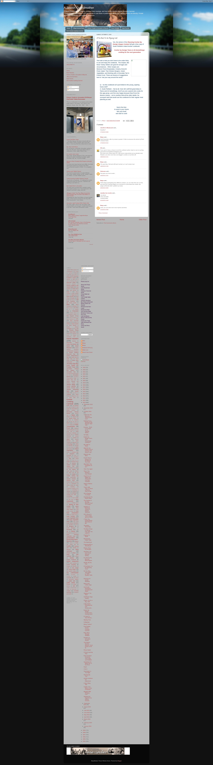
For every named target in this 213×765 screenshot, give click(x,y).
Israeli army (74, 357)
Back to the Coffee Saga (88, 584)
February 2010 (88, 722)
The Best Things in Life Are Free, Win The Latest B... (88, 531)
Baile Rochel (70, 78)
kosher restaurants (72, 561)
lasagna (68, 566)
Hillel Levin (85, 350)
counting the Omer (71, 494)
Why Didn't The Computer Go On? (88, 465)
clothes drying (70, 485)
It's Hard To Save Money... (88, 617)
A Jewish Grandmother (79, 7)
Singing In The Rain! (87, 594)
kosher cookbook (71, 559)
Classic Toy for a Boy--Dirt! (88, 601)
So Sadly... (86, 434)
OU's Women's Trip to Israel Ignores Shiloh (88, 516)
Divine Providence (73, 317)
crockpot (68, 497)
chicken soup (70, 482)
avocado (76, 445)
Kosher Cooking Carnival (70, 401)
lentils (68, 567)
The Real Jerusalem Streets (76, 239)
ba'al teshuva (71, 447)
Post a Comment (103, 213)
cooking (74, 493)
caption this (70, 466)
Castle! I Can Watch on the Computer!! (88, 688)
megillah (74, 576)
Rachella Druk (70, 434)
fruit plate (69, 533)
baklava (68, 452)
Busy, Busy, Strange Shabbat (87, 634)
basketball (69, 455)
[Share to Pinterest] (133, 121)
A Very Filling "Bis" (87, 684)
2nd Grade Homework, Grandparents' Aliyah (88, 589)
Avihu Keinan (75, 293)
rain (74, 586)
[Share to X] (130, 121)
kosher (72, 558)
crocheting (69, 496)
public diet (72, 581)
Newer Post (101, 219)
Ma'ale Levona (71, 410)
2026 (84, 367)
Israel (68, 346)
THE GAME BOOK (73, 235)
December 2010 (88, 404)
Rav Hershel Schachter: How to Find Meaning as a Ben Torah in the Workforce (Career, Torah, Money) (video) (79, 224)
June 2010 (87, 712)
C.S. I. (70, 309)
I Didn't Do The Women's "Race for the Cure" (88, 416)
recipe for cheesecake (72, 589)
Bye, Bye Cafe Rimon (72, 146)
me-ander (73, 574)
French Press (73, 330)
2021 (84, 378)
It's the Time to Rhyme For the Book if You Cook (87, 460)
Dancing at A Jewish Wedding (87, 580)
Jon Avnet (74, 392)
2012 (84, 398)
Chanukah (75, 311)
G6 (101, 148)
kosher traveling (71, 564)
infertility (74, 547)
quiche (74, 584)
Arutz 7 (69, 291)
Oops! (85, 667)
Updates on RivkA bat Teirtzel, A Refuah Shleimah (87, 509)
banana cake (75, 452)
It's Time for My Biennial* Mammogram (88, 559)
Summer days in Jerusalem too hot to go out (79, 241)
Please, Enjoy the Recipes (87, 548)
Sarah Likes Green (88, 352)
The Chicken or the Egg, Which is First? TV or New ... (88, 502)
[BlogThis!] (128, 121)
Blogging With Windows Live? (87, 693)
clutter (77, 485)
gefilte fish (75, 532)
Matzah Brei (75, 416)
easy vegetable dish (72, 518)
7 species (70, 272)
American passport (71, 283)
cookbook (74, 491)
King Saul (72, 397)
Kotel (68, 405)
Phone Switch (87, 650)
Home (68, 28)
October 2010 (87, 411)
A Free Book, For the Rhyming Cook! (88, 568)
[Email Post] (123, 120)
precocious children (73, 579)
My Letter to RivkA (87, 445)
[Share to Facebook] (131, 121)
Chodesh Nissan (73, 312)
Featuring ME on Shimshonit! (88, 545)
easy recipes (71, 516)
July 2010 (87, 710)
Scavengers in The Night (87, 672)
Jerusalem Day (71, 372)
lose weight (75, 567)
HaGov (68, 333)
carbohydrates (70, 467)
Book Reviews (115, 28)
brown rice (74, 460)
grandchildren (71, 537)
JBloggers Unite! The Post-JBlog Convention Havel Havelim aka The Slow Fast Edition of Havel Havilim (78, 194)
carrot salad (69, 471)
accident (75, 437)
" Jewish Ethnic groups (72, 269)
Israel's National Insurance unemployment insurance (72, 349)
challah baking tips (72, 475)
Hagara (74, 335)
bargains (72, 453)
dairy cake (70, 499)
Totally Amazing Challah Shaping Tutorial (77, 178)
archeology (69, 444)
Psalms (71, 424)
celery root (71, 472)
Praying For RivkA (87, 536)
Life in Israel (71, 221)
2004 (84, 741)
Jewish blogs (71, 384)
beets (75, 455)
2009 (84, 730)
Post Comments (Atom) (110, 223)
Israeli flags (69, 358)
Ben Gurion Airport (71, 302)
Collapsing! (87, 622)
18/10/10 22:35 (104, 166)
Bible (68, 304)
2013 (84, 396)
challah (74, 474)
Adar (74, 279)
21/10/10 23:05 (104, 209)
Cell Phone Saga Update (88, 597)
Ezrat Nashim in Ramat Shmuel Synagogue (72, 327)
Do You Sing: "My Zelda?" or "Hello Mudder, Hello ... (88, 573)
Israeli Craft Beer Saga (73, 139)
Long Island (74, 408)
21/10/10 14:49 (104, 200)
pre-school (76, 577)
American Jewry (73, 280)
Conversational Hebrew (72, 314)
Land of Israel (71, 407)
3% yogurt (76, 271)
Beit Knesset (72, 299)
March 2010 (87, 719)
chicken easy (71, 480)
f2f (76, 524)
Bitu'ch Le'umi (69, 307)
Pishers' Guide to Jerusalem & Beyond (97, 28)
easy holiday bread (73, 514)
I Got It (85, 669)
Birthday (75, 306)
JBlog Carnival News (79, 28)
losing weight (72, 569)
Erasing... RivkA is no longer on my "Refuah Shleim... (88, 430)
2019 (84, 382)
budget (68, 461)
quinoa (68, 586)
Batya (102, 137)
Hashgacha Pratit (71, 336)
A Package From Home (72, 274)
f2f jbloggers (70, 526)
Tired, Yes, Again (88, 469)
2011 (84, 400)
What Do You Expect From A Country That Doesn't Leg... (88, 450)
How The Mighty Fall (73, 230)
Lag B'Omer (75, 405)
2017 (84, 387)
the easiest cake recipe (73, 154)
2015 (84, 391)
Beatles (73, 298)
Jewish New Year (71, 379)
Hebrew (74, 341)
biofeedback (76, 456)
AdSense (68, 279)
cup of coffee (75, 497)
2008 (84, 732)
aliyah (68, 439)
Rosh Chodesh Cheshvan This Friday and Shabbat (88, 657)
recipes (68, 590)
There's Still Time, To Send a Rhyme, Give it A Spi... (88, 489)
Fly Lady (76, 328)
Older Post (142, 219)
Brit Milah (76, 307)
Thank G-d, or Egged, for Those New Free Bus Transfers (87, 478)
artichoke (70, 445)
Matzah (68, 416)
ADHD (68, 276)
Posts (70, 87)
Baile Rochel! (125, 28)
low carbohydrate (72, 572)
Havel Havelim (72, 339)
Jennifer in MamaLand (106, 127)
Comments (72, 89)
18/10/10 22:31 (104, 157)
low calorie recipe (71, 571)
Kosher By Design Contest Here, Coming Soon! (88, 612)
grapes (76, 541)
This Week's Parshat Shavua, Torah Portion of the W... (88, 645)
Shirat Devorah (72, 229)
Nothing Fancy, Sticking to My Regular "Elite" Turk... (88, 423)
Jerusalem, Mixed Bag (87, 526)
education (70, 524)
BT (68, 295)
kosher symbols (73, 563)
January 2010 (87, 726)
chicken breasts (71, 478)
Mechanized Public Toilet (87, 539)
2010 (84, 402)
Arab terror (75, 288)
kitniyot (76, 556)
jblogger (68, 552)
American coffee (71, 282)
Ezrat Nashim (75, 323)
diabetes (68, 502)
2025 (84, 369)
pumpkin (68, 584)
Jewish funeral (71, 387)
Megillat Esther (72, 418)
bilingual (68, 456)
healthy (69, 546)
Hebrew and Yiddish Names (74, 171)
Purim (68, 428)
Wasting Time (87, 620)
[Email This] (126, 121)
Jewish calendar (71, 386)
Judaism (69, 394)
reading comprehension (72, 587)
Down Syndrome (70, 319)
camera (74, 463)
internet (69, 549)
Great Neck (72, 332)
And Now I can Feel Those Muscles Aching (87, 553)
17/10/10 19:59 (104, 132)
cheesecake (73, 477)
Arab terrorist (73, 290)
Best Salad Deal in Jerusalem (74, 186)
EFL (77, 319)
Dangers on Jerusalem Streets (87, 639)
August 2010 (87, 706)
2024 (84, 372)
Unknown (103, 171)
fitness (73, 531)
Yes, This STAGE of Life (75, 234)
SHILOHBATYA (70, 64)
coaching (72, 486)
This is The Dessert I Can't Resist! (88, 472)
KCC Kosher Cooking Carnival (75, 31)
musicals (69, 577)
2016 (84, 389)
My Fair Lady (74, 421)
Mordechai (69, 419)
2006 (84, 737)
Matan (73, 415)
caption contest (71, 464)
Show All (91, 244)
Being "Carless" (88, 624)
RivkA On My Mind (87, 455)
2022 (84, 376)
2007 (84, 734)
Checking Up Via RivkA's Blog (88, 497)
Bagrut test (74, 295)
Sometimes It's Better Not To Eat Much (88, 663)
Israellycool (71, 214)
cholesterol (73, 483)
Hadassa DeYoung (87, 347)
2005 (84, 739)
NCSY (68, 423)
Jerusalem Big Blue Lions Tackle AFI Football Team (72, 365)
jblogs (74, 552)
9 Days (75, 273)
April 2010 (87, 717)
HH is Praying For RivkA (87, 494)
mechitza (68, 576)
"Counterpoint (69, 271)
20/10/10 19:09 (104, 188)
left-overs (74, 566)
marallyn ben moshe (106, 193)
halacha (71, 542)
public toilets (71, 582)
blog (70, 458)
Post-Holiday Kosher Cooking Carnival (87, 628)
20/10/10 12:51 (104, 175)
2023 (84, 374)
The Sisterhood (88, 542)
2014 (84, 393)
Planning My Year (87, 675)
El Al (72, 322)
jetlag (68, 554)
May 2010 (87, 714)
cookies (68, 493)
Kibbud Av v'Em (75, 395)
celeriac (76, 471)
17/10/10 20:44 (104, 143)
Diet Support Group (72, 316)
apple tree (74, 442)
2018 (84, 385)
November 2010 (88, 408)
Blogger (120, 761)
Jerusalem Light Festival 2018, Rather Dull (78, 203)
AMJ (84, 340)
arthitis (76, 444)
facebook (69, 529)
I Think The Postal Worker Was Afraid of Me (88, 521)
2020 (84, 380)
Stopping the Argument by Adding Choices (88, 698)
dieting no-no (75, 502)
